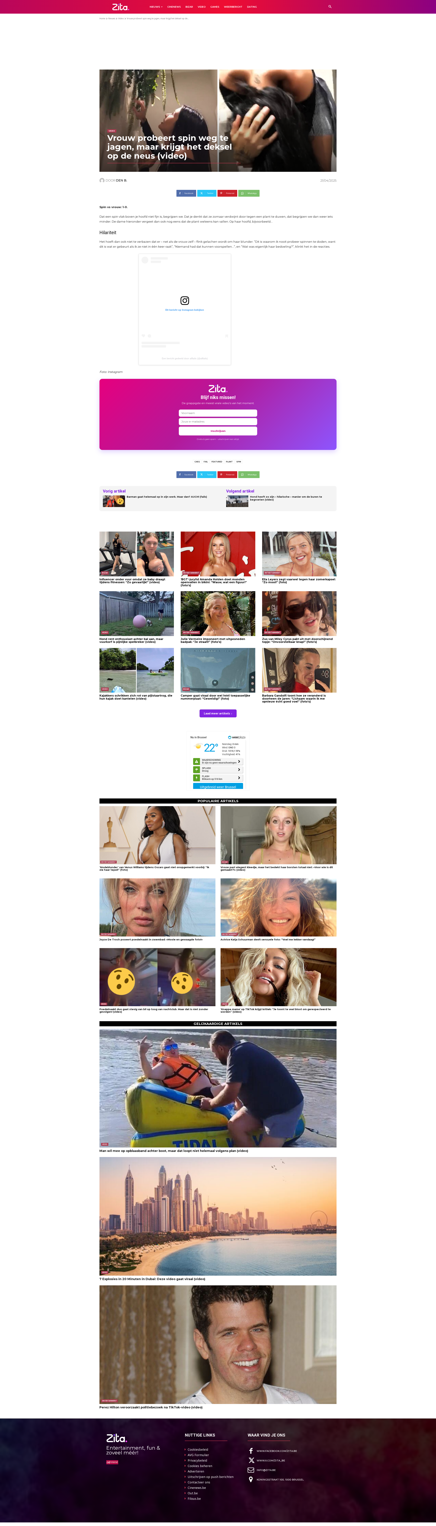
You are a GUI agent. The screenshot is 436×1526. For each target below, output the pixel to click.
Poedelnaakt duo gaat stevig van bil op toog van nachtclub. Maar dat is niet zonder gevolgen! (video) (153, 1010)
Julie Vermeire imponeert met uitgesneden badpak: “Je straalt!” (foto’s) (213, 640)
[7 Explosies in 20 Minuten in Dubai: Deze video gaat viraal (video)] (218, 1216)
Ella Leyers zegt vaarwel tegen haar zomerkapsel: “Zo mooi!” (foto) (299, 581)
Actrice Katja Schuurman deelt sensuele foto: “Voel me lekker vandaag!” (268, 939)
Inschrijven (218, 431)
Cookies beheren (200, 1466)
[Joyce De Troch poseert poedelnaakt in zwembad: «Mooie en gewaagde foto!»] (157, 907)
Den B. (121, 180)
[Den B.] (102, 180)
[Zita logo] (120, 6)
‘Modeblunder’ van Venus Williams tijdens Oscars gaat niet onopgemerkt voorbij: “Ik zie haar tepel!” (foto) (154, 868)
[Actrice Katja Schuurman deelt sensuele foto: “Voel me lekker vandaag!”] (279, 907)
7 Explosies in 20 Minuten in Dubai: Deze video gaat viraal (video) (152, 1279)
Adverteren (196, 1471)
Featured (217, 461)
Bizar (105, 573)
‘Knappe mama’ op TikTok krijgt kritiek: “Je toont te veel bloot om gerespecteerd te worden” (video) (276, 1010)
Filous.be (194, 1499)
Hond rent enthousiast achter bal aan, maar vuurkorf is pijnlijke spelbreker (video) (131, 640)
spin (238, 461)
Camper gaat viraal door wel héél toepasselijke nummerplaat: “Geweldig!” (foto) (215, 697)
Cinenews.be (197, 1488)
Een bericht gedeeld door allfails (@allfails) (185, 358)
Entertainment (191, 573)
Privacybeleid (197, 1460)
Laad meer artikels (217, 713)
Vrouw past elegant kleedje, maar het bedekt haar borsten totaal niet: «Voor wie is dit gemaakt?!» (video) (277, 868)
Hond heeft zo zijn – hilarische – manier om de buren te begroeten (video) (286, 498)
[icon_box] (272, 1450)
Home (102, 18)
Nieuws (111, 18)
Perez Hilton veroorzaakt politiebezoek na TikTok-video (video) (151, 1407)
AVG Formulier (198, 1455)
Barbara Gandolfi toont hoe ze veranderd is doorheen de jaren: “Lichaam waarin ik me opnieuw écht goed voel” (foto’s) (294, 698)
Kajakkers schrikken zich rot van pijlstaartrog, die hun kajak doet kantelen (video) (135, 697)
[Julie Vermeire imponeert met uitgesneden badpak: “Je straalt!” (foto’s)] (218, 613)
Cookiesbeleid (198, 1449)
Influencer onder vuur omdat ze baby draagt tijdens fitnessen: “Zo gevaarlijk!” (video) (132, 581)
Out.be (193, 1493)
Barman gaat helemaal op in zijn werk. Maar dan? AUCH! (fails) (167, 496)
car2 (197, 461)
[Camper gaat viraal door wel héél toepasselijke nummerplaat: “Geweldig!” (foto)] (218, 670)
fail (206, 461)
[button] (330, 6)
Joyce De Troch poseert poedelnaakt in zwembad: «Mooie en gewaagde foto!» (151, 939)
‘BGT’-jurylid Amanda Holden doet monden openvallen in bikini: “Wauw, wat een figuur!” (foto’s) (214, 582)
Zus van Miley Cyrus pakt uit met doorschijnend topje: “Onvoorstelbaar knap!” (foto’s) (297, 640)
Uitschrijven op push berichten (210, 1477)
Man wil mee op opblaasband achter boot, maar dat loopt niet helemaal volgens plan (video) (173, 1151)
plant (229, 461)
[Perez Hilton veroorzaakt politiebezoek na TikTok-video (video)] (218, 1344)
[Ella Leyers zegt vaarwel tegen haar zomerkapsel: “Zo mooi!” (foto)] (299, 554)
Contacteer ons (199, 1482)
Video (121, 18)
